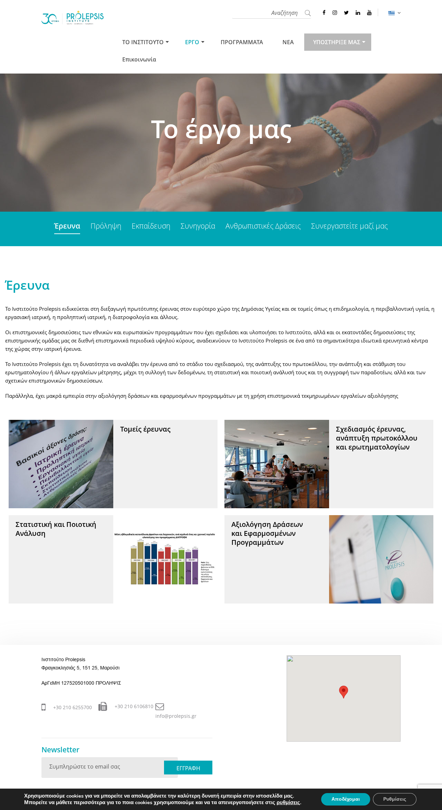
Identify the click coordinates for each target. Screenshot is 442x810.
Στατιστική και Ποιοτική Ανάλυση (56, 529)
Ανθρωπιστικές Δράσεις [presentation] (263, 226)
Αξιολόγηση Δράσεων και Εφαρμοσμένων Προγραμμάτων (267, 533)
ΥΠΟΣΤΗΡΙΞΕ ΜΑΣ (336, 42)
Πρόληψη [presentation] (105, 226)
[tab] (67, 226)
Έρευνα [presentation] (67, 226)
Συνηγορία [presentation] (198, 226)
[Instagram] (335, 12)
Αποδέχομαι (346, 799)
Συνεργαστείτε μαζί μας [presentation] (349, 226)
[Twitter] (346, 12)
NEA (288, 42)
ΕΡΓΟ (192, 42)
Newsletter (60, 750)
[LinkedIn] (358, 12)
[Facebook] (324, 12)
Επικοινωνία (139, 59)
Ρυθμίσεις (394, 799)
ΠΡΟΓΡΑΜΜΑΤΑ (242, 42)
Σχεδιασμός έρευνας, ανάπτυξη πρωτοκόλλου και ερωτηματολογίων (376, 438)
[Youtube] (369, 12)
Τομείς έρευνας (145, 429)
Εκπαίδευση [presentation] (151, 226)
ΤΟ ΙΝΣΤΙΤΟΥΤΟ (143, 42)
